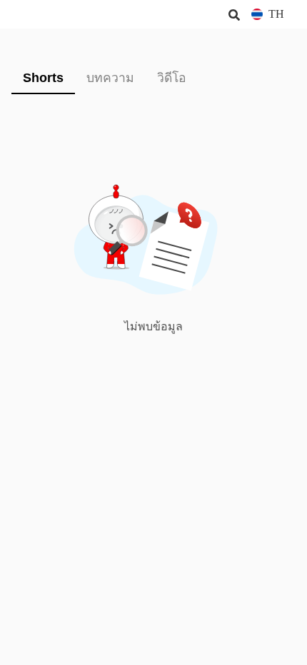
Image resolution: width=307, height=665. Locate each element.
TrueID (40, 14)
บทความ (110, 78)
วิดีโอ (171, 78)
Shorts (43, 78)
